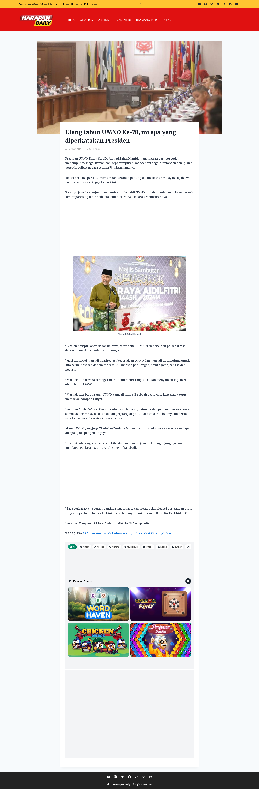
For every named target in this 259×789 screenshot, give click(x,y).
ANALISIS (86, 20)
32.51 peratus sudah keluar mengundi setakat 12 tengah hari (127, 533)
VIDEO (168, 20)
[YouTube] (108, 777)
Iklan (65, 4)
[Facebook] (217, 4)
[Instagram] (205, 4)
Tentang (55, 4)
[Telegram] (230, 4)
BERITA (69, 20)
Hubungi (76, 4)
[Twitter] (211, 4)
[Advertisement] (129, 229)
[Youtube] (199, 4)
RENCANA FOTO (147, 20)
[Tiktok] (224, 4)
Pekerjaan (90, 4)
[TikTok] (136, 777)
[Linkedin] (150, 777)
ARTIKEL (104, 20)
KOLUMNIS (123, 20)
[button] (141, 4)
